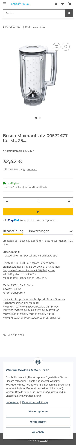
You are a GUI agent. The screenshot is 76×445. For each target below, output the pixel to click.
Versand (32, 169)
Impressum (12, 402)
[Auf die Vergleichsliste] (56, 47)
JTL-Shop (44, 440)
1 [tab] (36, 118)
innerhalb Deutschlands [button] (35, 187)
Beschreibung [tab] (13, 231)
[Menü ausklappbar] (4, 2)
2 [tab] (40, 118)
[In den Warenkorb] (5, 38)
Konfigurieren (38, 421)
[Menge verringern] (7, 201)
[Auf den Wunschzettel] (66, 47)
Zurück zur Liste (13, 27)
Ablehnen (38, 431)
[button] (56, 3)
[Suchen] (69, 13)
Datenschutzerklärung (35, 402)
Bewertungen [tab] (39, 231)
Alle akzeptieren (38, 411)
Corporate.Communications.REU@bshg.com (29, 270)
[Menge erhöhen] (69, 201)
